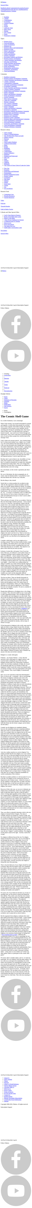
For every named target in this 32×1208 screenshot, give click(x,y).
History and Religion (9, 51)
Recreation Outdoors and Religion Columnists (16, 111)
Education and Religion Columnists (13, 85)
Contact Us (7, 1095)
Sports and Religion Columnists (12, 120)
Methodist (6, 164)
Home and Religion (9, 66)
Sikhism (6, 181)
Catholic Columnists (9, 81)
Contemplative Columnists (11, 83)
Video (2, 200)
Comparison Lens (9, 194)
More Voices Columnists (10, 99)
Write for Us (7, 1089)
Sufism (6, 182)
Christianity (7, 150)
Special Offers (4, 5)
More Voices (7, 29)
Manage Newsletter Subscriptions (13, 1098)
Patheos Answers (8, 137)
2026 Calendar (8, 132)
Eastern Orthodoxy (9, 153)
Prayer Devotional (9, 224)
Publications (7, 404)
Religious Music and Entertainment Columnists (16, 119)
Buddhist (3, 8)
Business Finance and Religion (12, 58)
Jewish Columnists (9, 97)
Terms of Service (8, 1092)
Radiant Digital (8, 1096)
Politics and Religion (9, 54)
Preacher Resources (9, 196)
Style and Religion (9, 52)
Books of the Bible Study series (12, 216)
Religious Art (7, 46)
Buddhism (7, 148)
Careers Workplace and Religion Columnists (16, 80)
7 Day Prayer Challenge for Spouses (14, 220)
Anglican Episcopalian (10, 143)
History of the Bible (9, 218)
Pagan (5, 34)
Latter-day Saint (17, 9)
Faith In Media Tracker (7, 209)
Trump (6, 384)
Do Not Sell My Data (10, 1093)
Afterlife (6, 381)
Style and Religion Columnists (12, 122)
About (6, 398)
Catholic (8, 8)
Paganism (6, 170)
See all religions (8, 188)
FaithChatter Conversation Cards (13, 227)
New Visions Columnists (10, 103)
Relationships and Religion (11, 68)
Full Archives (7, 406)
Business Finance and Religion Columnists (15, 78)
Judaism (6, 160)
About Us (6, 1078)
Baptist (6, 146)
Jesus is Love (7, 223)
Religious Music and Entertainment (13, 48)
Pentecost (6, 388)
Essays (6, 407)
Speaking (6, 401)
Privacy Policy (8, 1090)
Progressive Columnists (10, 109)
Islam (5, 159)
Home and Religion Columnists (12, 95)
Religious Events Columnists (12, 117)
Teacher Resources (9, 197)
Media (6, 403)
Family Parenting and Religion (12, 63)
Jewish (11, 9)
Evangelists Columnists (10, 86)
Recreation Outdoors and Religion (13, 57)
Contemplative (14, 8)
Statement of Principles (10, 400)
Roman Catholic (8, 176)
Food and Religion (9, 43)
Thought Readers (5, 206)
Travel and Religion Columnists (12, 125)
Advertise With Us (9, 1087)
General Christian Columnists (12, 89)
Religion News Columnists (11, 114)
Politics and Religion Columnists (13, 108)
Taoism (6, 185)
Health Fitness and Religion (11, 65)
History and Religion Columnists (13, 94)
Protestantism (7, 173)
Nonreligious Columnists (10, 105)
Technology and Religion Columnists (14, 123)
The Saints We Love (9, 226)
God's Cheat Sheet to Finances (12, 215)
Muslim (23, 9)
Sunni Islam (7, 184)
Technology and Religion (11, 69)
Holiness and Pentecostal (10, 156)
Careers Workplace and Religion (13, 60)
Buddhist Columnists (9, 77)
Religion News (8, 41)
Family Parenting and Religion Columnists (15, 88)
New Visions (7, 32)
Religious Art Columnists (11, 116)
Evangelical (21, 8)
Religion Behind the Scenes (11, 174)
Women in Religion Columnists (12, 127)
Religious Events (8, 49)
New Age (6, 168)
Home (5, 397)
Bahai (5, 145)
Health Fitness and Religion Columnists (14, 91)
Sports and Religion (9, 44)
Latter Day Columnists (10, 100)
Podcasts (6, 139)
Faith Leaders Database (10, 142)
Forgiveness (7, 375)
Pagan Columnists (9, 106)
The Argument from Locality (9, 934)
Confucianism (8, 151)
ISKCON (6, 157)
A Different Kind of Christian (12, 221)
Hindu (7, 9)
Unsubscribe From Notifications (12, 1099)
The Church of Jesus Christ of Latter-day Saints (17, 165)
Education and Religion (10, 62)
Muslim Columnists (9, 102)
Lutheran (6, 162)
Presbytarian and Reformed (11, 171)
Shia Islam (7, 179)
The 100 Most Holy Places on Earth (13, 136)
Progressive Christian (10, 11)
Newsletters (4, 230)
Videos (6, 140)
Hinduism (6, 154)
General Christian (9, 23)
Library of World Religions (11, 134)
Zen (5, 187)
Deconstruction (8, 391)
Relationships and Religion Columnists (14, 113)
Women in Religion (9, 55)
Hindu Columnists (9, 92)
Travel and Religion (9, 71)
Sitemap (6, 1101)
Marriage (6, 378)
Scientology (7, 177)
